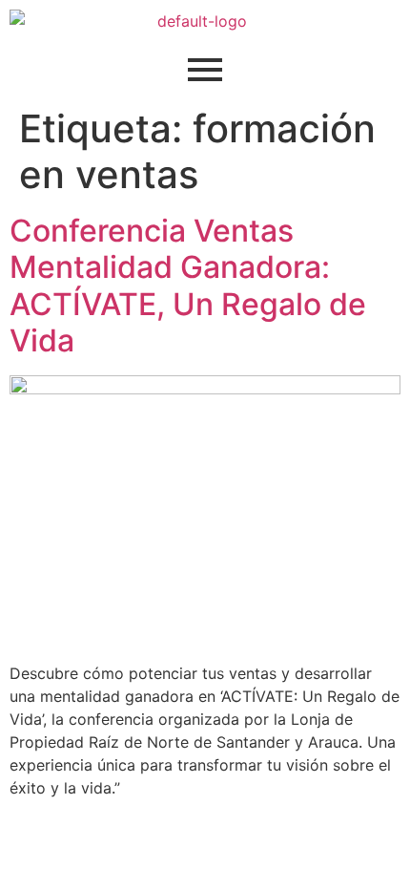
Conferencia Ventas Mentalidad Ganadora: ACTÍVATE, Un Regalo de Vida (188, 285)
